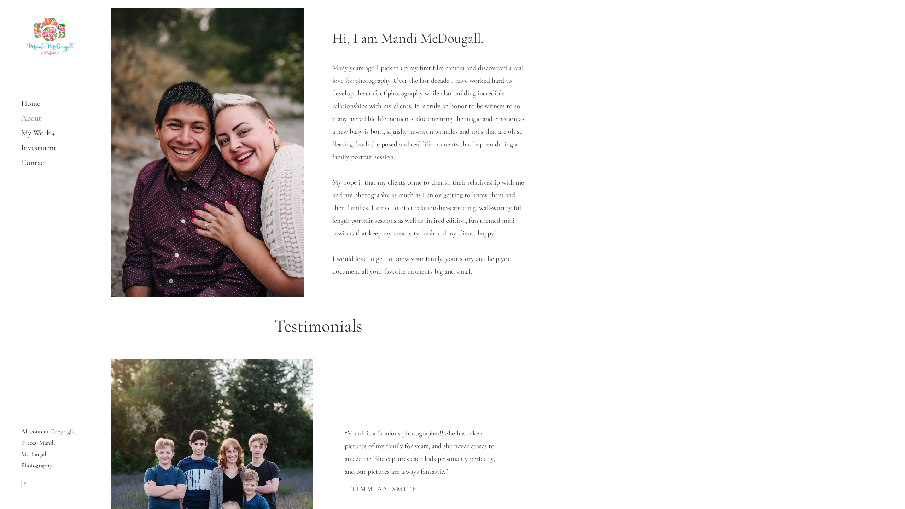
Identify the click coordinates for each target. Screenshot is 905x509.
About (31, 118)
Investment (39, 147)
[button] (54, 133)
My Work (36, 133)
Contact (34, 162)
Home (30, 103)
